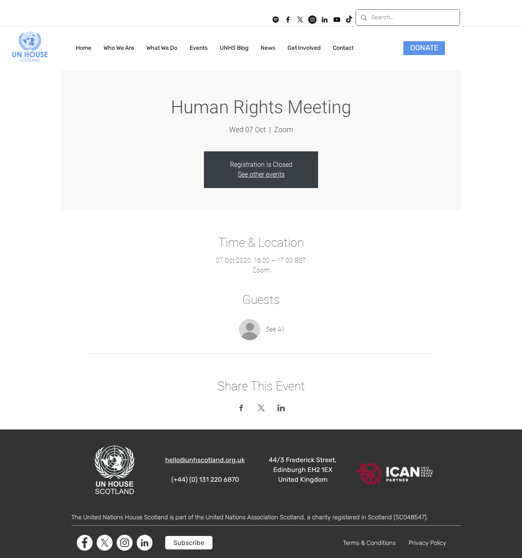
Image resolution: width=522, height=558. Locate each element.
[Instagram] (312, 20)
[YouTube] (337, 20)
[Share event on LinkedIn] (281, 408)
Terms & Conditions (369, 543)
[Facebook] (85, 543)
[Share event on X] (261, 408)
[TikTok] (349, 20)
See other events (261, 174)
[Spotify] (276, 20)
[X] (300, 20)
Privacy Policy (427, 543)
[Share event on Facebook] (241, 408)
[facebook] (288, 20)
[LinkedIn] (325, 20)
